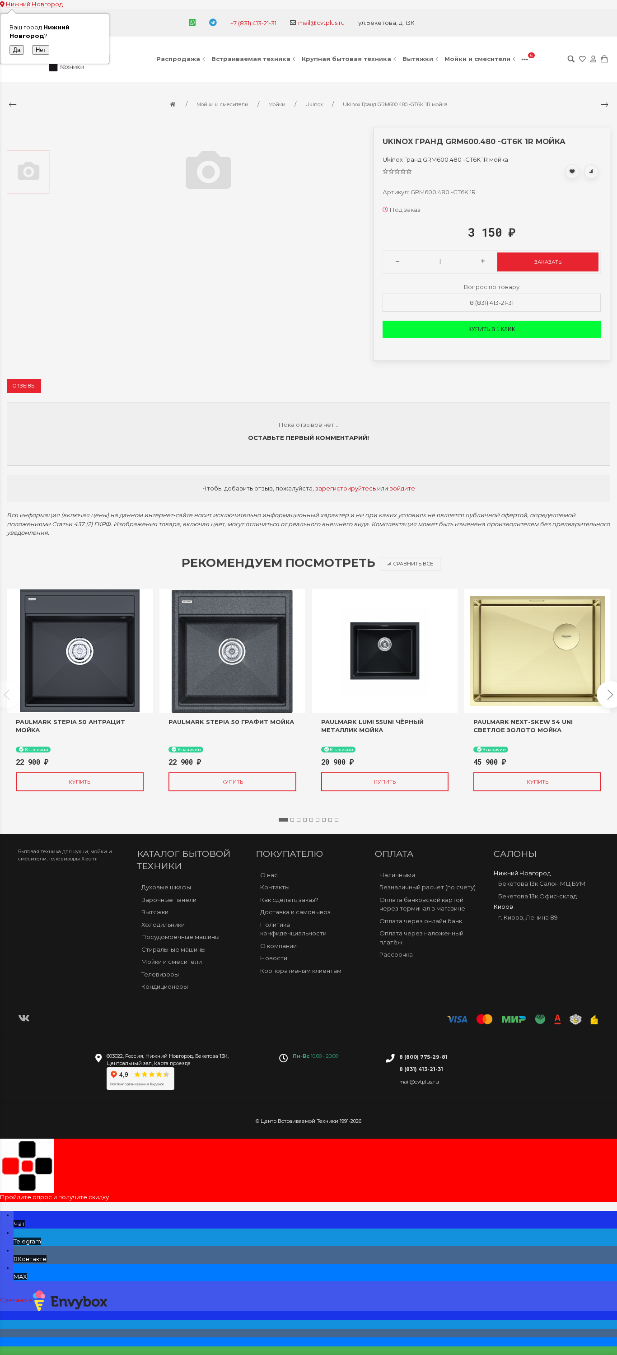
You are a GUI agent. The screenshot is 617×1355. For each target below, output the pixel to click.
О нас (269, 874)
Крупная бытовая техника (346, 58)
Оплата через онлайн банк (420, 921)
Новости (273, 958)
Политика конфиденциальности (293, 929)
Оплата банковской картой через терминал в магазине (422, 904)
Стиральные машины (173, 949)
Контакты (275, 887)
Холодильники (163, 924)
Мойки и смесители (477, 58)
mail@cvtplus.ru (321, 22)
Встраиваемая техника (250, 58)
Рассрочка (396, 954)
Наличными (397, 874)
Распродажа (178, 58)
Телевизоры (160, 974)
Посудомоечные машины (180, 936)
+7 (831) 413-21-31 (253, 23)
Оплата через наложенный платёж (421, 938)
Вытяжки (417, 58)
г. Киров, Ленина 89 (528, 917)
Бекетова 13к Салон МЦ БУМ (542, 883)
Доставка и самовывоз (295, 912)
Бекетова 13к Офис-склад (537, 896)
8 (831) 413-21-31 (492, 302)
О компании (278, 945)
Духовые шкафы (166, 887)
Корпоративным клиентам (300, 970)
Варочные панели (168, 899)
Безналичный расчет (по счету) (427, 887)
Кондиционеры (164, 986)
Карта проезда (172, 1063)
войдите (402, 488)
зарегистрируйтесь (345, 488)
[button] (283, 820)
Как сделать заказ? (289, 899)
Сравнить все (413, 564)
